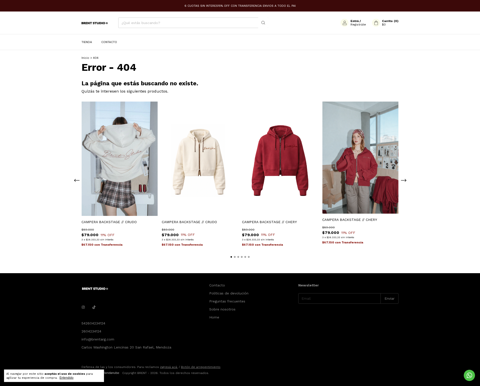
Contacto (109, 42)
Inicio (85, 58)
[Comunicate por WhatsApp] (469, 375)
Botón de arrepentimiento (200, 367)
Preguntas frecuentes (227, 301)
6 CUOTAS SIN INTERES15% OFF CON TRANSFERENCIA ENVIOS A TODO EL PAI (240, 6)
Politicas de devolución (228, 293)
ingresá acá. (169, 367)
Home (214, 317)
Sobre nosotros (222, 309)
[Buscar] (263, 23)
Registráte (358, 24)
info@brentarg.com (98, 339)
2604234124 (91, 331)
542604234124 (93, 323)
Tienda (87, 42)
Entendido (67, 377)
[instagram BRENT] (83, 307)
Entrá (354, 21)
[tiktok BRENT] (94, 307)
